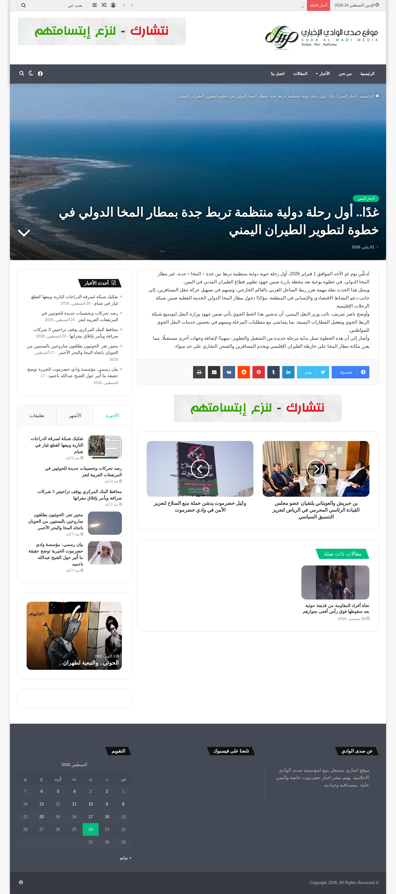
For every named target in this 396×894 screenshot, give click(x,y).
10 (90, 804)
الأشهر (75, 415)
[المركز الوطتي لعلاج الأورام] (258, 408)
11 (74, 804)
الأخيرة (112, 415)
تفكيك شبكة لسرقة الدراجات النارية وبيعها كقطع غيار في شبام (57, 445)
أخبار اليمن (347, 96)
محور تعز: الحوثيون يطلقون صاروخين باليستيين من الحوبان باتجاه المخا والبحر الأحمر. (55, 521)
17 (90, 816)
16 (107, 816)
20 (41, 816)
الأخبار (325, 73)
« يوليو (125, 857)
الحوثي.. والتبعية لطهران (91, 663)
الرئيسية (367, 73)
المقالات (300, 73)
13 (41, 804)
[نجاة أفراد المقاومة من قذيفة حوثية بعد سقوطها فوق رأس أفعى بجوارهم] (335, 582)
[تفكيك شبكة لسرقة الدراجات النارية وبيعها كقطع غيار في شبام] (105, 447)
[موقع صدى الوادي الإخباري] (322, 38)
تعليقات (36, 415)
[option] (74, 636)
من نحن (345, 73)
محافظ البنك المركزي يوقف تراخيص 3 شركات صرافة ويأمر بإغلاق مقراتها (241, 5)
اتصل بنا (278, 73)
